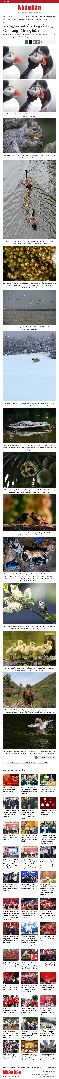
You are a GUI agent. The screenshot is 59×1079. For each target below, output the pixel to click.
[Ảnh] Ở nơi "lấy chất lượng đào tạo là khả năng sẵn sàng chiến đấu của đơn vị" (47, 1033)
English (14, 1)
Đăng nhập (57, 2)
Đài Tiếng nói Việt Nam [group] (24, 1067)
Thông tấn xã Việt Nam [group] (9, 1067)
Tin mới (47, 1)
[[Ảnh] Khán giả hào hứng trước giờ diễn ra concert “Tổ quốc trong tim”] (11, 1001)
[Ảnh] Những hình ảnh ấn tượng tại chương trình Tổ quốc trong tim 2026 (47, 987)
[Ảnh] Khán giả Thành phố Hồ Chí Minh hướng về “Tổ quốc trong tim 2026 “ (28, 1010)
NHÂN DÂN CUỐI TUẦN (37, 16)
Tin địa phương (50, 1)
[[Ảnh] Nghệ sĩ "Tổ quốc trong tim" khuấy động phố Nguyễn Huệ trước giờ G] (11, 1046)
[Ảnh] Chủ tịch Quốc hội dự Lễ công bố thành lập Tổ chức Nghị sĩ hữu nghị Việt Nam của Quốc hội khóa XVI (29, 1057)
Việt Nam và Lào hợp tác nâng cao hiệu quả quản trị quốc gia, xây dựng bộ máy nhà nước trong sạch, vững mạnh (28, 814)
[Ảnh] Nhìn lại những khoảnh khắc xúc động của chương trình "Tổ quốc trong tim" (47, 914)
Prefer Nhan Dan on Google (49, 42)
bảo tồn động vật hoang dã (29, 762)
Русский (28, 1)
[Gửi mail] (34, 42)
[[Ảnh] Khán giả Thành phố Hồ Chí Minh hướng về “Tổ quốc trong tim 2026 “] (29, 1001)
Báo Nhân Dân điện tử (29, 9)
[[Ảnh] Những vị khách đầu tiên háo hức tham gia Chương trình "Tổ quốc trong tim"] (48, 1001)
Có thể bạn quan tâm (14, 770)
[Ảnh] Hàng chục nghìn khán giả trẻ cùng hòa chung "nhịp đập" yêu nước (48, 965)
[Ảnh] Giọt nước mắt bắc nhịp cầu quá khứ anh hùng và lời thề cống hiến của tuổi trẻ (11, 987)
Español (32, 1)
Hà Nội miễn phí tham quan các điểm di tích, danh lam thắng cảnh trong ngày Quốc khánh (29, 838)
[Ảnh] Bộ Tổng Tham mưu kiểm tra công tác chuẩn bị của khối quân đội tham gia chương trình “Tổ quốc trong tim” (47, 1058)
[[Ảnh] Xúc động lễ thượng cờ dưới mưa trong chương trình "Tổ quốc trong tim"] (11, 955)
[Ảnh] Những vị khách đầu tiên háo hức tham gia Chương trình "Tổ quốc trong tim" (48, 1011)
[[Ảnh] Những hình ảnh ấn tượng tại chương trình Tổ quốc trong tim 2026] (48, 978)
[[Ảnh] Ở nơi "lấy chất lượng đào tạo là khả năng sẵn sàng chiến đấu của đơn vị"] (48, 1023)
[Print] (38, 42)
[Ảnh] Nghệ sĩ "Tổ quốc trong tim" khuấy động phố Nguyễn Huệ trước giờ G (10, 1056)
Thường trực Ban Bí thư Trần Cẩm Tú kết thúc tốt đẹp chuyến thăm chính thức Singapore (11, 813)
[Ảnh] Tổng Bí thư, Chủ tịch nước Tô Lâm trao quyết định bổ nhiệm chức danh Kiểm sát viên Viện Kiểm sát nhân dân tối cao (11, 915)
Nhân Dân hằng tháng (50, 16)
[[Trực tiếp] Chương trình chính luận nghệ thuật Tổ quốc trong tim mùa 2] (11, 780)
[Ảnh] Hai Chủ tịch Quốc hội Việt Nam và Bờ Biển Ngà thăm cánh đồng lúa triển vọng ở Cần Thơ (11, 887)
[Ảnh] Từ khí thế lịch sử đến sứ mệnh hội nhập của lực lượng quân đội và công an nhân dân (29, 914)
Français (23, 1)
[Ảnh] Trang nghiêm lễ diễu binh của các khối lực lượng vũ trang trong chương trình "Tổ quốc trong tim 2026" (29, 966)
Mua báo (44, 1)
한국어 (37, 1)
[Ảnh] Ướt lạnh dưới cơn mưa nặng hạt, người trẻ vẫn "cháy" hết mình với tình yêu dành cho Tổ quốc (29, 988)
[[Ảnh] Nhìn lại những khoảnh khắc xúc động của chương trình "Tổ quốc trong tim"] (48, 904)
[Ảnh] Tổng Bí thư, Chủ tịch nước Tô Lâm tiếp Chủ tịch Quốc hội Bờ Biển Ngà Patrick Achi (10, 939)
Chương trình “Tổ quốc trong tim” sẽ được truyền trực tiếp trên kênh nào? (48, 812)
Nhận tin (53, 1)
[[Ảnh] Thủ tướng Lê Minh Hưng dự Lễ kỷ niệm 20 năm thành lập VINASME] (29, 877)
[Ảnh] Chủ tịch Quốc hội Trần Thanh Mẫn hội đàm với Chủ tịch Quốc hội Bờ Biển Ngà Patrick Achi (29, 1034)
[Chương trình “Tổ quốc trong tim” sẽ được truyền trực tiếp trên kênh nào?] (48, 803)
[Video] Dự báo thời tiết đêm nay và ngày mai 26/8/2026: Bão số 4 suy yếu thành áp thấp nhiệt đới (47, 790)
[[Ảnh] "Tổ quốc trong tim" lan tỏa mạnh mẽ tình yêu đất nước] (48, 928)
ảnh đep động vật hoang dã (14, 762)
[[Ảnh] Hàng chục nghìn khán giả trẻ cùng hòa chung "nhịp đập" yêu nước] (48, 955)
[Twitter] (30, 42)
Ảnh (4, 22)
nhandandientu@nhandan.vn (49, 1076)
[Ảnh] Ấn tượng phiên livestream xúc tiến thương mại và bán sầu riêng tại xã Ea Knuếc (10, 1034)
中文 (19, 1)
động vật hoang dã (43, 762)
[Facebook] (26, 42)
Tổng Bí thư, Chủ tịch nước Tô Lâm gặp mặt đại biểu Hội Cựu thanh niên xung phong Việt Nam (29, 790)
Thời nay (27, 16)
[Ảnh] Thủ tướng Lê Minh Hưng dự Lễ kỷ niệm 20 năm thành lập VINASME (29, 886)
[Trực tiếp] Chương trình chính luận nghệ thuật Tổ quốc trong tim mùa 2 (10, 789)
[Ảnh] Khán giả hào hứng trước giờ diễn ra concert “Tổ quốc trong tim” (11, 1010)
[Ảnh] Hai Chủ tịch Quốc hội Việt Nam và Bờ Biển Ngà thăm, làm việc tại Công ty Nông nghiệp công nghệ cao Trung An (47, 864)
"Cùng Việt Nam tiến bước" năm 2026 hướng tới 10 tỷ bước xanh (10, 837)
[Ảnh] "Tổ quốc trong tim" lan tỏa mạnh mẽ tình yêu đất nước (48, 938)
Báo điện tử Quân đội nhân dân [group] (40, 1067)
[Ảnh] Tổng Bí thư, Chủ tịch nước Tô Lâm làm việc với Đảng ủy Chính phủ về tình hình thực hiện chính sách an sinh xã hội (11, 864)
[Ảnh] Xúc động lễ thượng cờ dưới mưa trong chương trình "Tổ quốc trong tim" (11, 965)
